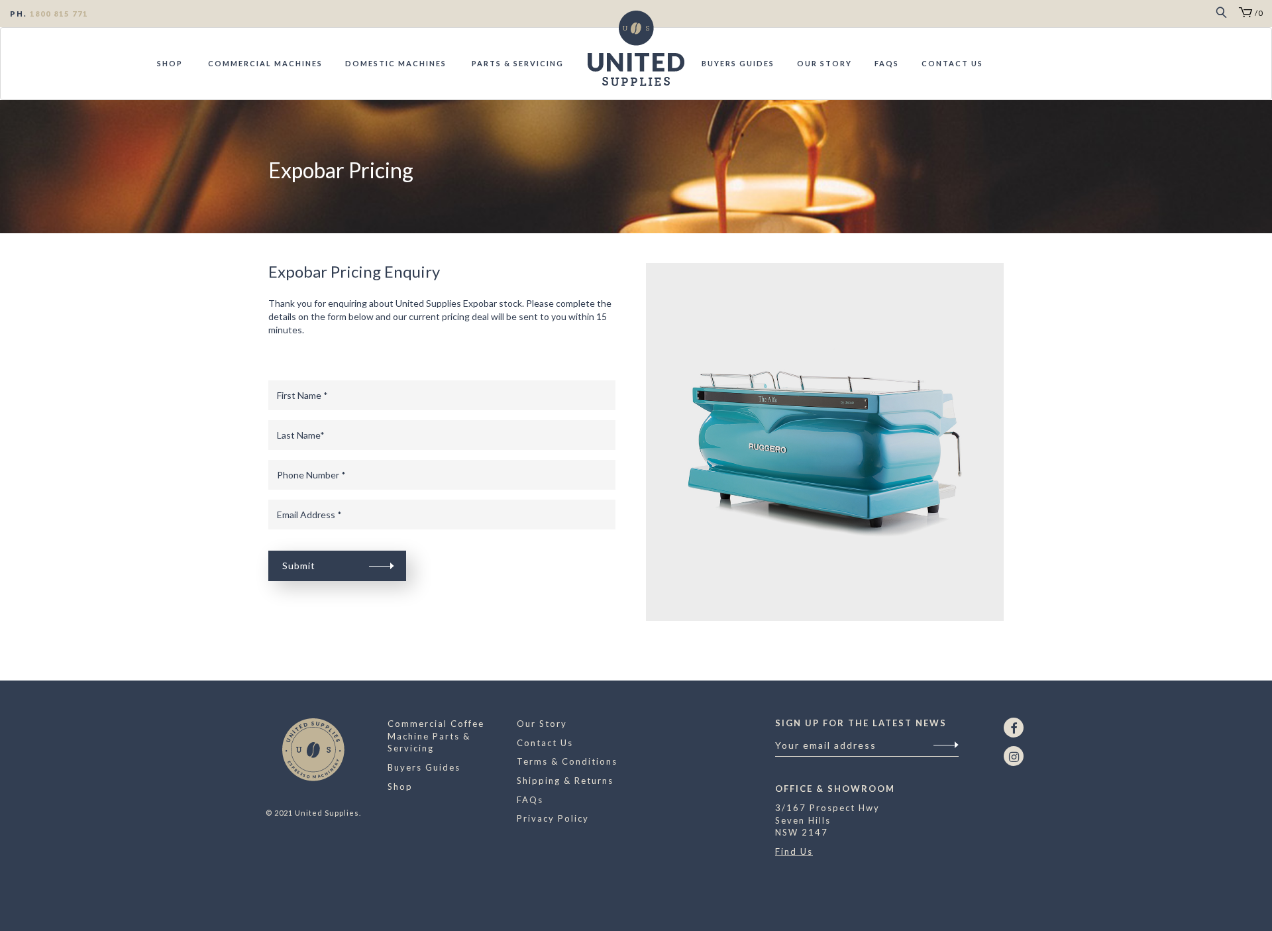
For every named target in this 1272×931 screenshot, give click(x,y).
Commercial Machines (264, 63)
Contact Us (952, 63)
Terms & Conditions (567, 761)
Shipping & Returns (565, 780)
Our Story (824, 63)
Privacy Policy (553, 818)
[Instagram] (1014, 756)
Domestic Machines (396, 63)
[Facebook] (1014, 728)
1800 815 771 (59, 13)
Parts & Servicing (516, 63)
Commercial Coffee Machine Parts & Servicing (436, 735)
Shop (170, 63)
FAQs (886, 63)
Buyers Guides (738, 63)
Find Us (794, 851)
